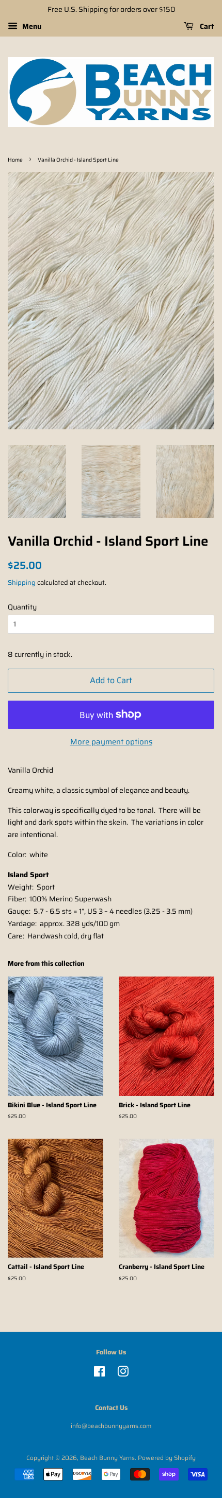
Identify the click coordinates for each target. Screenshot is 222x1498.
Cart (206, 26)
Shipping (22, 582)
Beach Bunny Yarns (107, 1457)
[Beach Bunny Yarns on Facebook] (99, 1374)
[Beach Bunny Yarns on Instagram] (123, 1374)
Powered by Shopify (167, 1457)
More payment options (111, 742)
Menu (30, 26)
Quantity (22, 607)
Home (15, 159)
